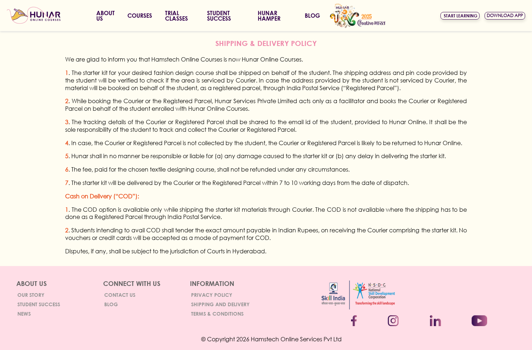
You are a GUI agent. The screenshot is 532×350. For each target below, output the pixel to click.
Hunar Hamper (269, 15)
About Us (105, 15)
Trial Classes (176, 15)
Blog (312, 15)
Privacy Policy (211, 295)
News (24, 314)
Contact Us (119, 295)
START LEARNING (460, 15)
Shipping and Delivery (220, 304)
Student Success (38, 304)
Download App (505, 15)
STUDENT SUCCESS (219, 15)
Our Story (31, 295)
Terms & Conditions (217, 314)
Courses (139, 15)
